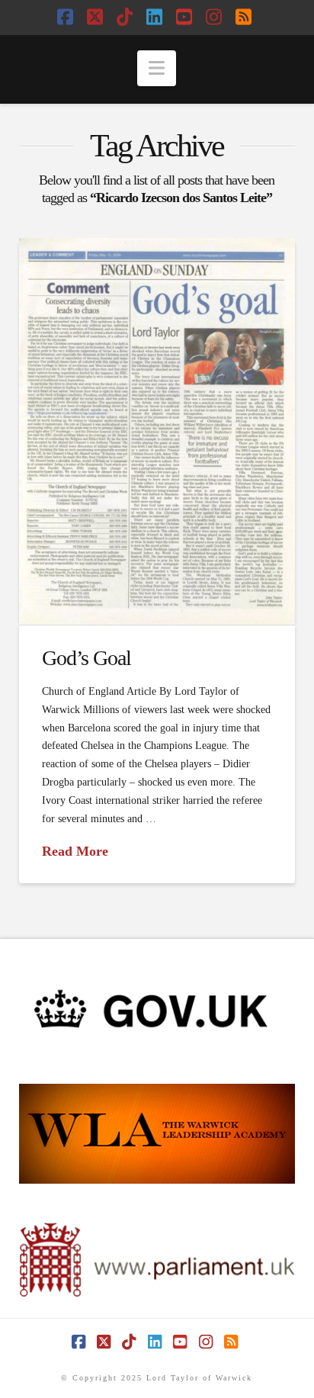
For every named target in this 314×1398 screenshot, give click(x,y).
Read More (75, 851)
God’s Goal (86, 658)
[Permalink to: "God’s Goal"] (157, 431)
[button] (156, 68)
